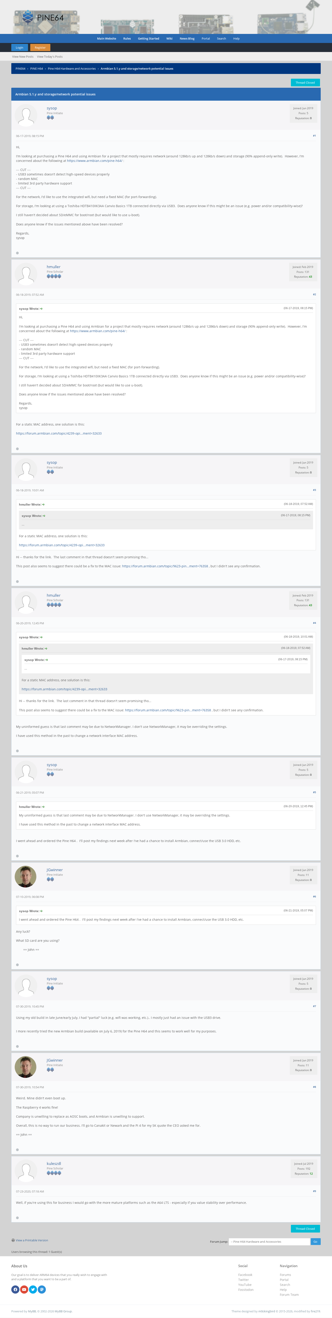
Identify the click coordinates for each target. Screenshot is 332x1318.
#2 (314, 294)
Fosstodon (246, 1289)
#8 (314, 1086)
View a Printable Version (32, 1240)
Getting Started (148, 38)
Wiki (169, 38)
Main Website (106, 38)
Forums (285, 1275)
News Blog (187, 38)
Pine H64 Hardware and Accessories (72, 68)
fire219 (315, 1311)
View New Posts (22, 56)
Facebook (245, 1275)
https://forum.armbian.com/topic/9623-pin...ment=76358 (165, 566)
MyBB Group (63, 1311)
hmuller (54, 266)
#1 (314, 135)
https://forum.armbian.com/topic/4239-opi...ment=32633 (59, 433)
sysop (52, 108)
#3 (314, 490)
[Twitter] (33, 1290)
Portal (206, 38)
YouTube (245, 1285)
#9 (314, 1191)
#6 (314, 896)
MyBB (32, 1311)
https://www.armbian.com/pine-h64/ (94, 161)
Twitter (243, 1280)
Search (221, 38)
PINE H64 (36, 68)
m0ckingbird (266, 1311)
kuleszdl (54, 1163)
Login (19, 47)
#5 (314, 792)
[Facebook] (15, 1290)
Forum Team (289, 1294)
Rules (127, 38)
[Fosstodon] (42, 1290)
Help (236, 38)
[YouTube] (24, 1290)
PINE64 (20, 68)
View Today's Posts (50, 56)
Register (40, 47)
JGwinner (55, 869)
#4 (314, 623)
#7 (314, 1006)
